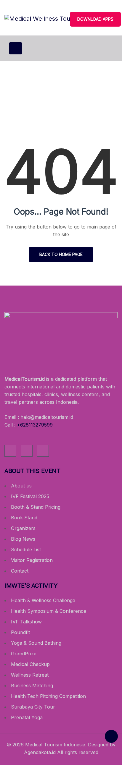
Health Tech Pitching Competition (48, 696)
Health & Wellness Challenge (43, 600)
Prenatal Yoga (27, 717)
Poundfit (20, 632)
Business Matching (32, 685)
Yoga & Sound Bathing (36, 643)
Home (39, 104)
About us (21, 486)
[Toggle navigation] (15, 48)
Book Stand (24, 518)
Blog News (23, 539)
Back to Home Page (61, 254)
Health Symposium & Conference (48, 611)
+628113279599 (35, 425)
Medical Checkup (30, 664)
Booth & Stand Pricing (35, 507)
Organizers (23, 528)
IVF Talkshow (26, 622)
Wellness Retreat (30, 675)
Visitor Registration (32, 560)
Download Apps (95, 19)
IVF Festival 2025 (30, 496)
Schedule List (26, 549)
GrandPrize (23, 654)
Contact (19, 571)
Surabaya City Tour (33, 707)
